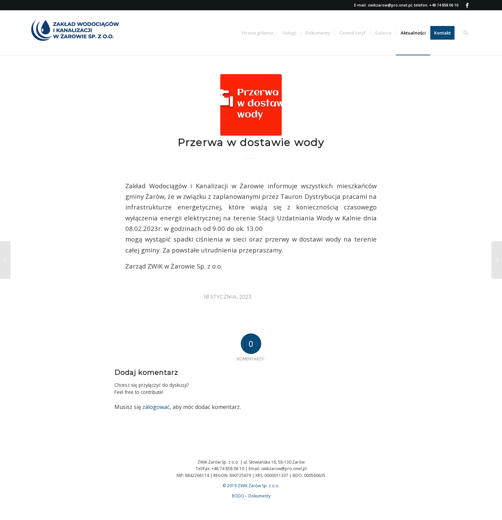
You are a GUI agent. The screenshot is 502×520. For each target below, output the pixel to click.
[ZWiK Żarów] (81, 33)
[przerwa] (251, 105)
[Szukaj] (465, 33)
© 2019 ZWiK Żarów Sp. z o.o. (251, 486)
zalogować (156, 407)
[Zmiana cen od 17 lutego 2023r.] (496, 260)
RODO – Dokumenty (251, 496)
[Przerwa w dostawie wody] (5, 260)
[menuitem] (257, 33)
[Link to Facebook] (467, 5)
